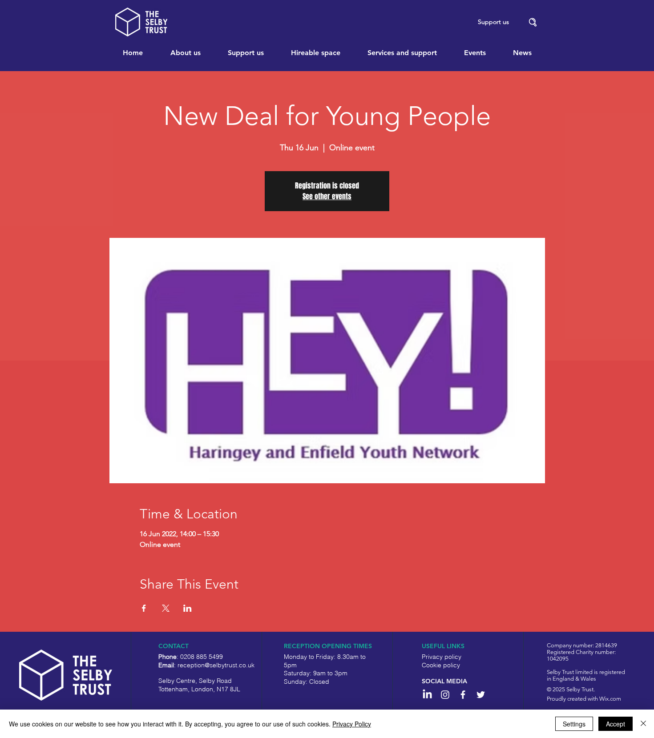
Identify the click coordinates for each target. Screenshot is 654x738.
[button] (533, 22)
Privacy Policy (351, 723)
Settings (574, 723)
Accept (615, 723)
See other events (327, 196)
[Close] (643, 724)
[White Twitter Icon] (480, 694)
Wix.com (610, 698)
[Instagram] (445, 694)
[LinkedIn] (427, 694)
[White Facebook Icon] (462, 694)
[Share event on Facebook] (144, 608)
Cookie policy (441, 665)
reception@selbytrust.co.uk (216, 665)
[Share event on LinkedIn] (187, 608)
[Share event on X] (165, 608)
